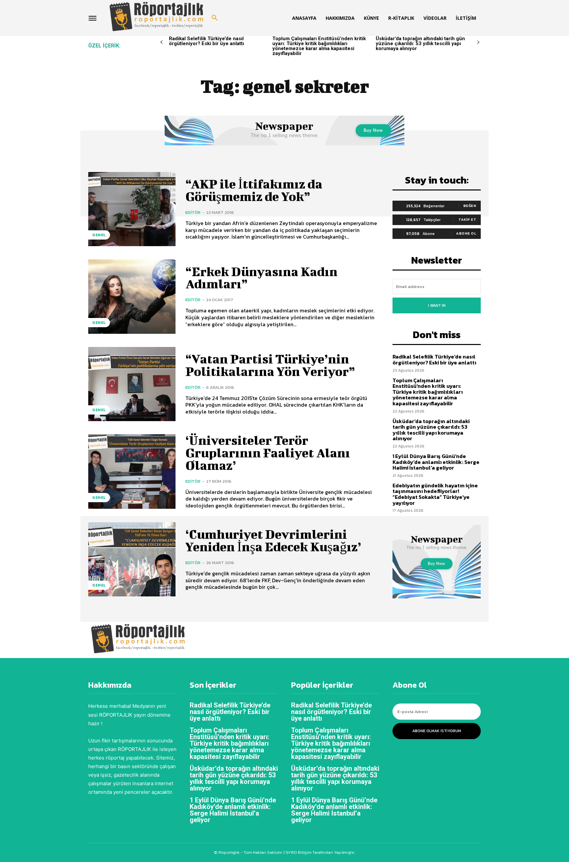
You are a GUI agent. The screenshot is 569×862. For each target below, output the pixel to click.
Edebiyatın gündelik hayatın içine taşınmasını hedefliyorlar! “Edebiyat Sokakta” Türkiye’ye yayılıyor (435, 494)
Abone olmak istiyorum (436, 731)
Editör (193, 212)
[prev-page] (161, 42)
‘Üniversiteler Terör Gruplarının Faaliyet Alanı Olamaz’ (267, 453)
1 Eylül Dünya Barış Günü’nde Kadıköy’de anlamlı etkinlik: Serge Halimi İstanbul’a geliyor (436, 462)
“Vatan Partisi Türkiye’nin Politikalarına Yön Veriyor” (270, 365)
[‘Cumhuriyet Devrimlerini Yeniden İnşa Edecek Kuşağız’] (132, 559)
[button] (215, 18)
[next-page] (478, 42)
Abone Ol (466, 233)
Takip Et (467, 219)
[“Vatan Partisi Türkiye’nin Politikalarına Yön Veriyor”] (132, 384)
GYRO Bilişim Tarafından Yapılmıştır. (319, 852)
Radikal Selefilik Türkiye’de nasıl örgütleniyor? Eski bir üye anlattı (206, 41)
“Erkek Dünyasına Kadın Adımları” (261, 277)
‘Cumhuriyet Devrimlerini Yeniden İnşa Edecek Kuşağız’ (273, 540)
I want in (437, 305)
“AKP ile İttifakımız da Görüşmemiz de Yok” (253, 190)
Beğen (469, 205)
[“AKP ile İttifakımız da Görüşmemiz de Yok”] (132, 209)
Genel (99, 235)
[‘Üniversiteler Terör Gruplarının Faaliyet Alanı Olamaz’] (132, 471)
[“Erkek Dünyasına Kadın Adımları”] (132, 296)
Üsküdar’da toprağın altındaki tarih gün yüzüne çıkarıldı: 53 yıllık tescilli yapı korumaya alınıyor (420, 43)
